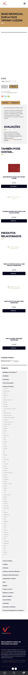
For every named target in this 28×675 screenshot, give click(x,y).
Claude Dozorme (7, 413)
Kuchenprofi (6, 459)
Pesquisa (16, 361)
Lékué (5, 466)
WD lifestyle (6, 543)
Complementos (9, 92)
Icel (4, 452)
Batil (4, 397)
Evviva (5, 439)
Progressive (6, 505)
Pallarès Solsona (7, 494)
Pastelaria (5, 568)
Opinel (5, 490)
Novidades (5, 376)
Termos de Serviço (12, 662)
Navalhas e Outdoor (8, 592)
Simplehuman (7, 514)
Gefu (5, 444)
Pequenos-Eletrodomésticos (11, 575)
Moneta (5, 475)
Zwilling (5, 552)
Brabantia (6, 406)
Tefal (5, 527)
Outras (5, 554)
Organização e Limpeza (9, 578)
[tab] (5, 102)
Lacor (5, 461)
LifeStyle (5, 470)
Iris (4, 457)
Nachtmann (6, 479)
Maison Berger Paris (8, 472)
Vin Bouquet (6, 541)
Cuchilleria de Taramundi (9, 417)
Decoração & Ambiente (9, 607)
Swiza (5, 525)
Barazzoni (6, 395)
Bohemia (5, 404)
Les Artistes (6, 468)
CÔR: (3, 81)
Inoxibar (5, 455)
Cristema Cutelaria (8, 415)
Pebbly (5, 497)
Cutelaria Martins (7, 424)
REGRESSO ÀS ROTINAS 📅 (10, 372)
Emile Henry (6, 435)
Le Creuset (6, 463)
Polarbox (6, 503)
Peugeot (5, 501)
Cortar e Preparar (7, 561)
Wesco (5, 545)
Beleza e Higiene (7, 596)
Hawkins (5, 448)
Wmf (5, 547)
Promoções (6, 379)
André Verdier (7, 391)
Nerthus (5, 481)
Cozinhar (5, 564)
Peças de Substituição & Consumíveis (13, 610)
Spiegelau (6, 521)
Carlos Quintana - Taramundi (10, 408)
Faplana (5, 441)
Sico (4, 510)
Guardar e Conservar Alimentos (11, 571)
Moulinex (6, 477)
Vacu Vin (5, 536)
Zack (5, 550)
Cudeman (6, 419)
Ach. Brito (6, 388)
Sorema (5, 517)
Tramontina (6, 534)
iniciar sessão (11, 139)
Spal (5, 519)
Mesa (4, 582)
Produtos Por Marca (8, 386)
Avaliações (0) (14, 102)
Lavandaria (6, 603)
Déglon (5, 430)
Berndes (5, 402)
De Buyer (6, 428)
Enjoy (5, 437)
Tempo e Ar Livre (7, 589)
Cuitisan (5, 426)
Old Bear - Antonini (8, 483)
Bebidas (5, 585)
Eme (4, 433)
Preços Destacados (8, 383)
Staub (5, 523)
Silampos (6, 512)
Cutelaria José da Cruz (8, 422)
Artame (5, 393)
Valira (5, 539)
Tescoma (6, 530)
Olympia (5, 486)
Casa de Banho (7, 599)
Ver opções (13, 186)
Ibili (4, 450)
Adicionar (13, 86)
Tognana (5, 532)
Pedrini (5, 499)
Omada (5, 488)
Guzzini (15, 92)
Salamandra (6, 508)
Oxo (4, 492)
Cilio (4, 411)
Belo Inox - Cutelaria (8, 399)
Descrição (5, 102)
